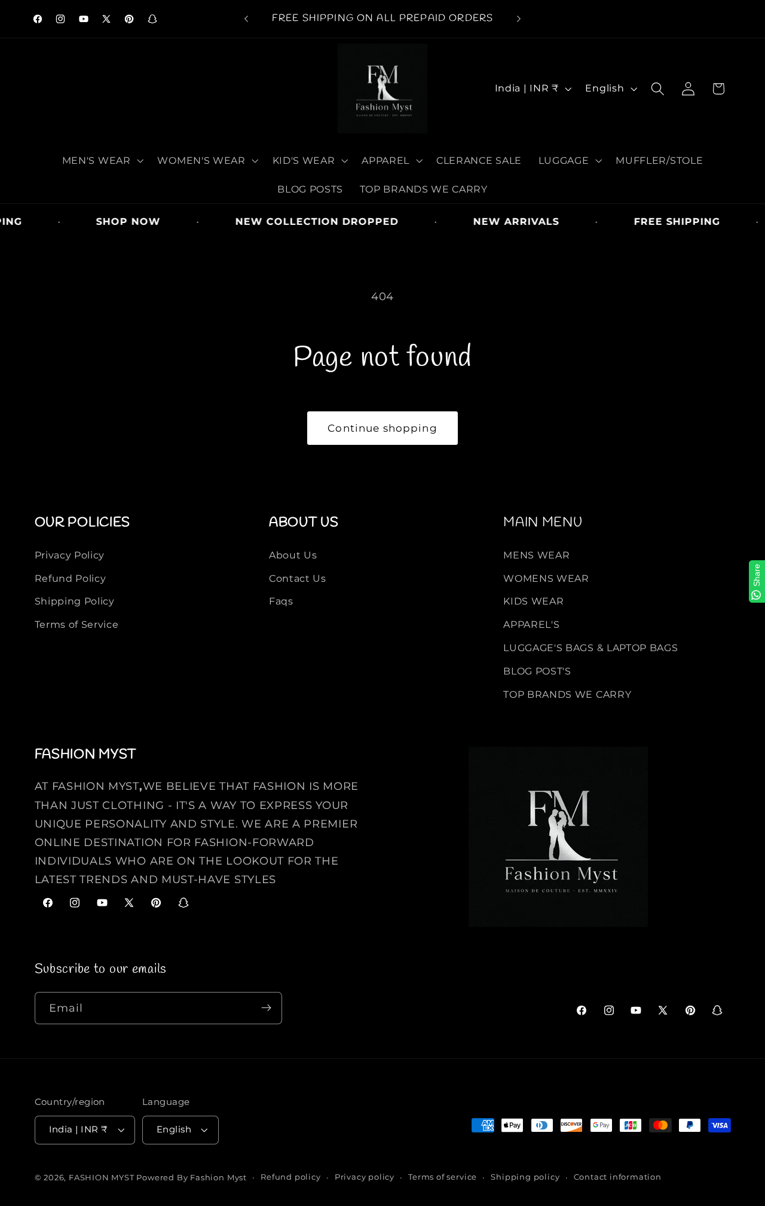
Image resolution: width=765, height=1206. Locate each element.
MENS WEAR (536, 554)
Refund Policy (70, 578)
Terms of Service (77, 624)
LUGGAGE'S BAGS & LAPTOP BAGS (590, 648)
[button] (101, 160)
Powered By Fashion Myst (191, 1178)
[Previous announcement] (246, 19)
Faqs (281, 601)
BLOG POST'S (537, 670)
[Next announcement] (519, 19)
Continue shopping (382, 428)
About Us (293, 554)
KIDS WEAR (533, 601)
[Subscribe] (266, 1008)
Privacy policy (364, 1177)
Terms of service (442, 1177)
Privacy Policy (70, 554)
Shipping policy (525, 1177)
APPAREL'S (531, 624)
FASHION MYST (102, 1178)
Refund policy (290, 1177)
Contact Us (297, 578)
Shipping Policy (75, 601)
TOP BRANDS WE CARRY (567, 694)
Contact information (618, 1177)
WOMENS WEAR (546, 578)
